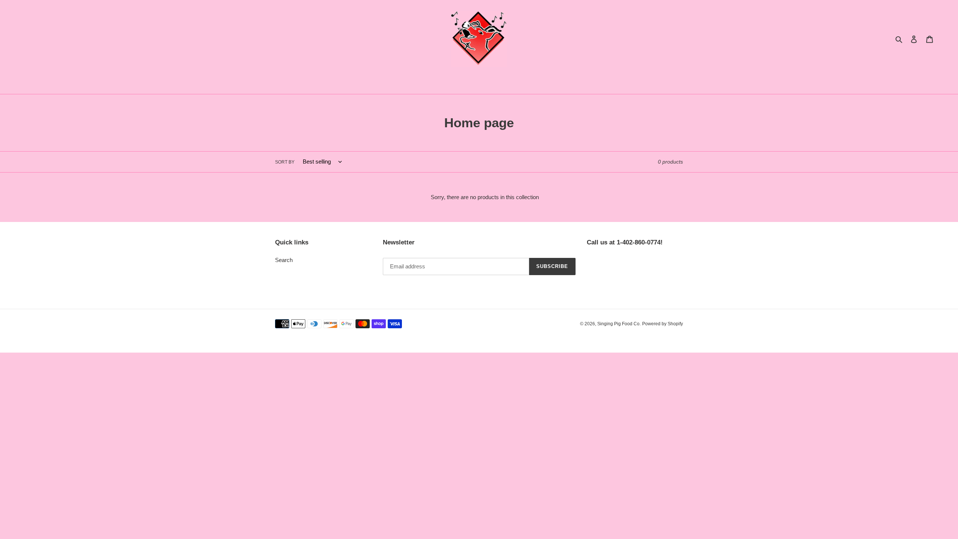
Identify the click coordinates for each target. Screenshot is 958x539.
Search (284, 260)
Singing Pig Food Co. (619, 323)
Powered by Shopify (662, 323)
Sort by (285, 162)
